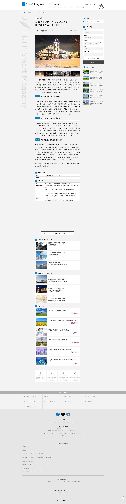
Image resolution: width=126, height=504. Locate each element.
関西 (91, 4)
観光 (48, 396)
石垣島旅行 (25, 453)
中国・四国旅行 (48, 457)
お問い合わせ (67, 433)
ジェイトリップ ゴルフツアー (65, 481)
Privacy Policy (60, 433)
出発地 (85, 29)
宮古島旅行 (33, 453)
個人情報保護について (57, 422)
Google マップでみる (58, 233)
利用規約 (53, 433)
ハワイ (67, 430)
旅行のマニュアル (73, 430)
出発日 (85, 40)
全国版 (49, 430)
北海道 (63, 430)
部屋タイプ (86, 51)
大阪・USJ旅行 (26, 468)
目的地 (85, 35)
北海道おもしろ (31, 406)
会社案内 (49, 422)
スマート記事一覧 (31, 396)
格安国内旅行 (26, 446)
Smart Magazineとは (46, 433)
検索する (93, 62)
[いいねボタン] (123, 497)
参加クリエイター (75, 433)
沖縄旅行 (25, 450)
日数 (85, 46)
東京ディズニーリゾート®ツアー (30, 464)
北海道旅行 (25, 457)
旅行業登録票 (66, 422)
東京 (87, 4)
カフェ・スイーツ (92, 396)
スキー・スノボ (51, 401)
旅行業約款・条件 (74, 422)
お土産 (69, 401)
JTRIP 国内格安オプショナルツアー (68, 493)
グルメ (69, 396)
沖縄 (94, 4)
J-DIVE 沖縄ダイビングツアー (50, 481)
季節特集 (90, 401)
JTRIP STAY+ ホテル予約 (54, 493)
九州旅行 (32, 457)
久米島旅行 (40, 453)
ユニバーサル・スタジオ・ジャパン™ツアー (32, 471)
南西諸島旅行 (40, 457)
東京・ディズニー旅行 (28, 461)
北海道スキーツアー (76, 481)
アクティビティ (31, 401)
